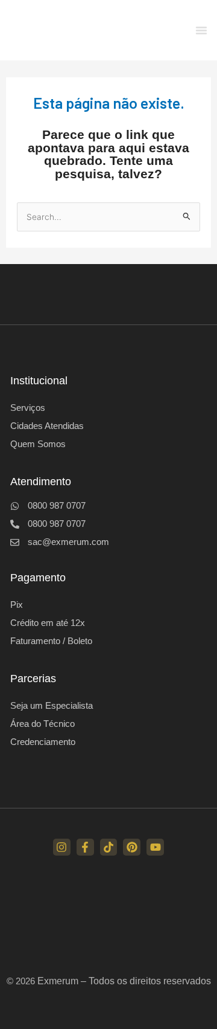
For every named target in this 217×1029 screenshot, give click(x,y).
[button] (201, 30)
